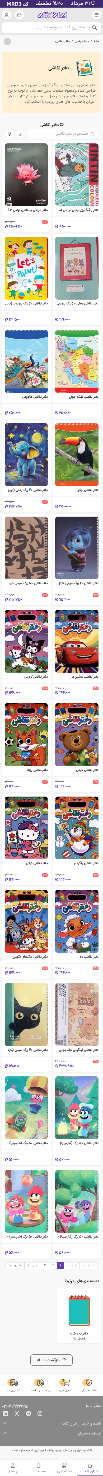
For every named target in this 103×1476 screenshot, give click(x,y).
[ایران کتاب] (52, 15)
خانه (96, 41)
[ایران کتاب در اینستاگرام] (39, 1414)
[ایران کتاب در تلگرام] (28, 1414)
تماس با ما (93, 1406)
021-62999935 (15, 1406)
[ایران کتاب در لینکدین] (5, 1414)
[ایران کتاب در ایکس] (16, 1414)
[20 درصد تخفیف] (51, 4)
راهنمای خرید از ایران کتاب (81, 1424)
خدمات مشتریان (89, 1434)
